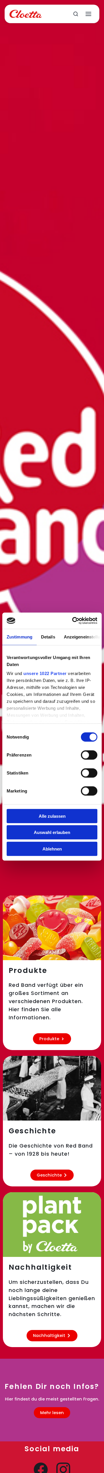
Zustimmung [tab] (19, 636)
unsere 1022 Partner (45, 673)
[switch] (89, 754)
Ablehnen (52, 848)
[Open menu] (88, 14)
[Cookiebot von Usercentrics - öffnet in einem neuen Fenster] (73, 621)
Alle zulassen (52, 815)
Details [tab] (48, 636)
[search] (75, 14)
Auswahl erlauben (52, 832)
